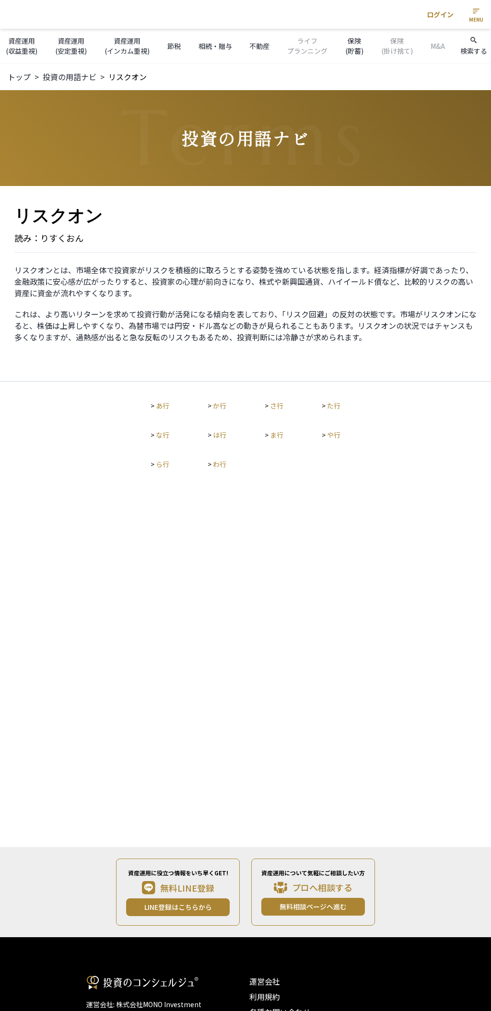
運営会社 (264, 981)
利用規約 (264, 996)
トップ (19, 76)
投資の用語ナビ (69, 76)
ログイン (440, 14)
